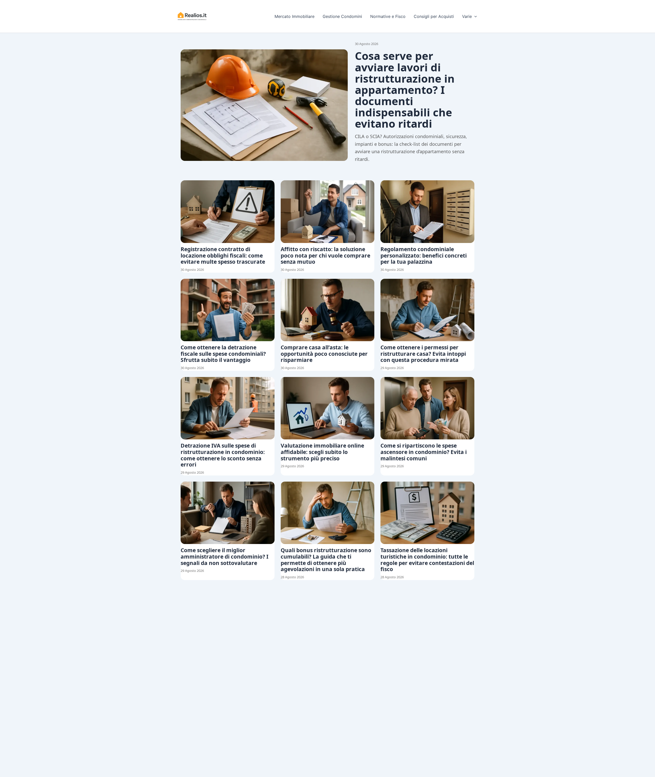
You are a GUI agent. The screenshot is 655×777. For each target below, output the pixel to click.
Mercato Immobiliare (294, 16)
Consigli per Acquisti (434, 16)
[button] (474, 16)
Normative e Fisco (388, 16)
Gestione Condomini (342, 16)
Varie (467, 16)
